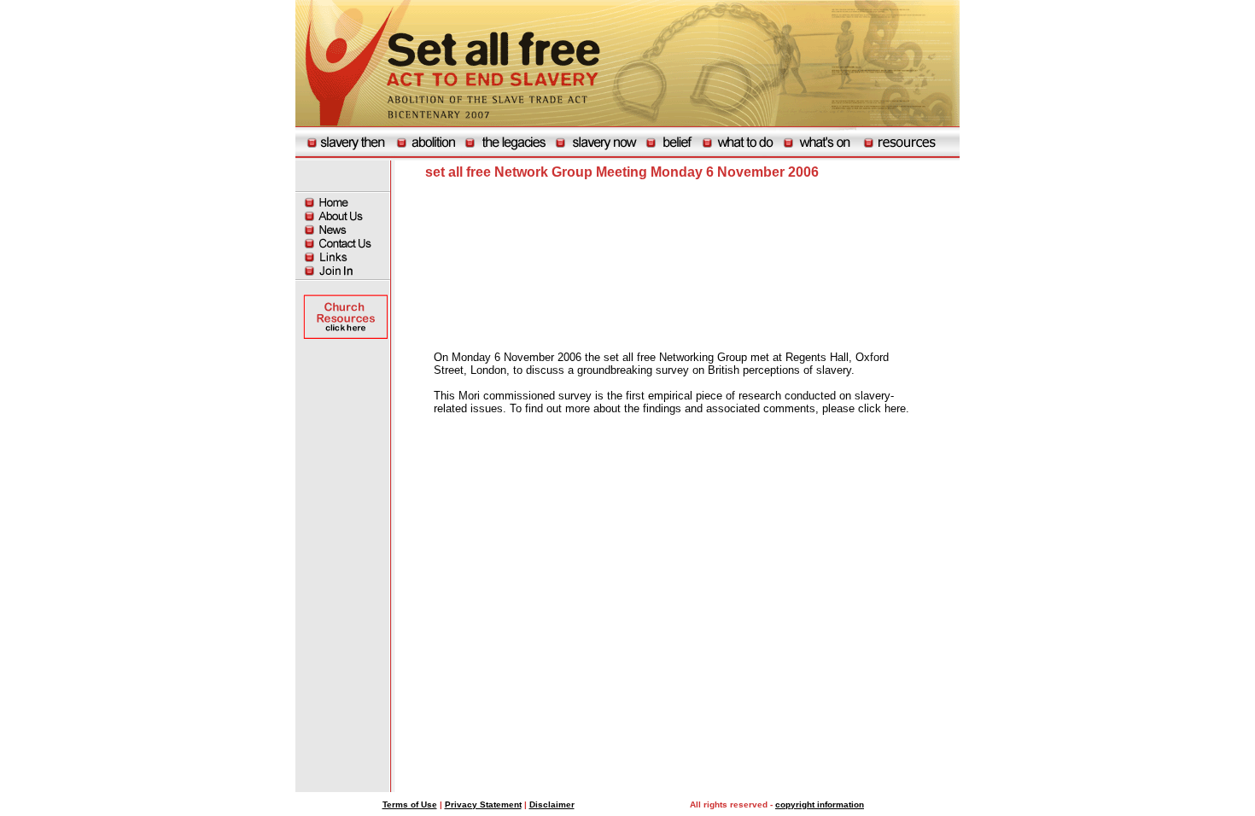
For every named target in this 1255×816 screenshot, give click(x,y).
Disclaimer (552, 804)
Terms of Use (409, 804)
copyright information (819, 804)
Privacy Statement (483, 804)
